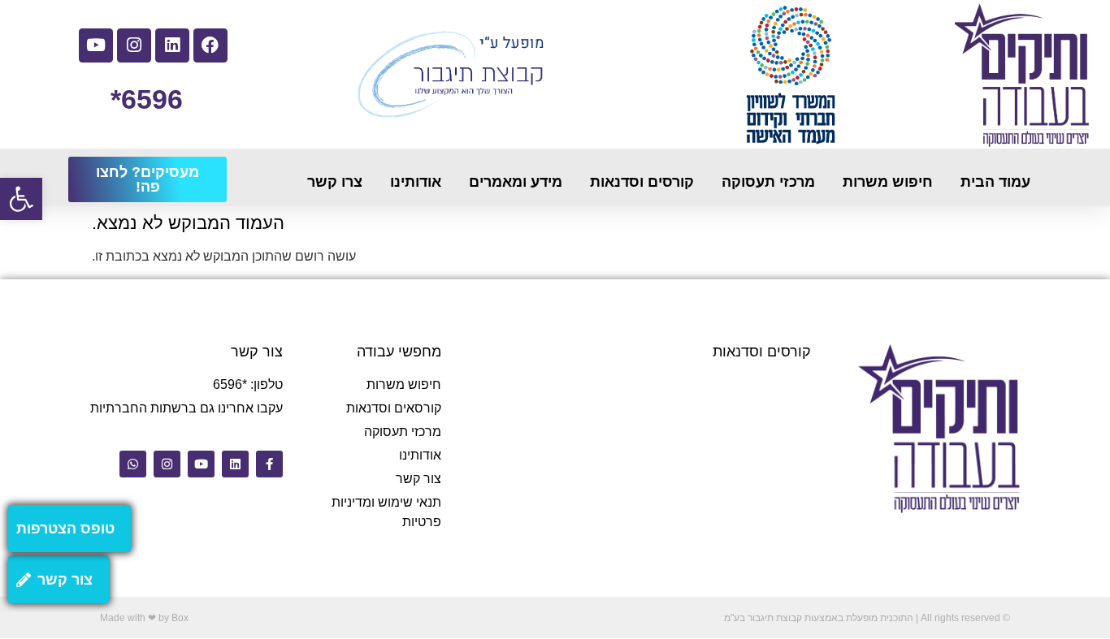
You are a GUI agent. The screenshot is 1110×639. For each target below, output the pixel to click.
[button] (21, 199)
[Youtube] (96, 45)
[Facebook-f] (269, 464)
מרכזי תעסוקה (768, 182)
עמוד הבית (995, 182)
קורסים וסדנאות (642, 182)
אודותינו (415, 182)
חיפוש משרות (888, 182)
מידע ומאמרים (515, 182)
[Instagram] (134, 45)
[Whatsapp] (132, 464)
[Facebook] (210, 45)
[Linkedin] (172, 45)
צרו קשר (334, 182)
